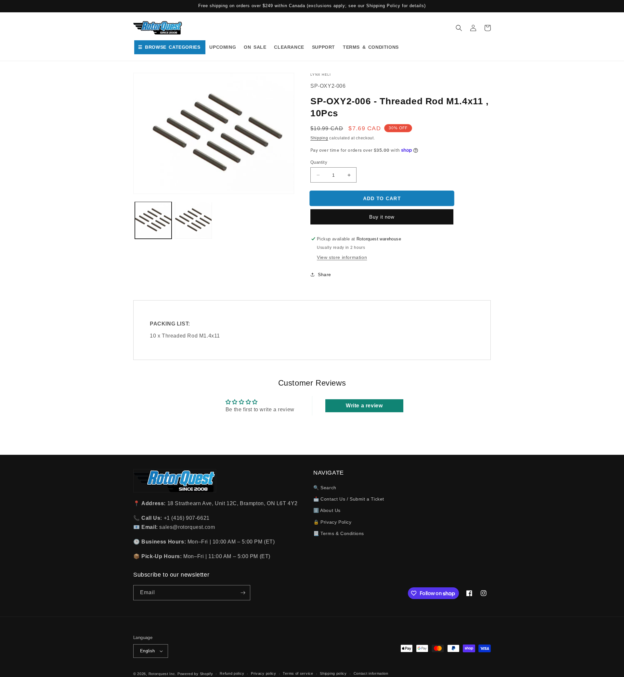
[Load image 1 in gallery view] (153, 220)
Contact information (371, 673)
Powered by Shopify (195, 674)
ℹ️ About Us (327, 510)
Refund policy (232, 673)
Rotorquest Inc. (162, 674)
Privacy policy (263, 673)
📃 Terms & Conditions (338, 533)
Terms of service (298, 673)
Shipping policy (333, 673)
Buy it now (382, 217)
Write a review (364, 405)
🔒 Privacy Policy (332, 522)
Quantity (318, 162)
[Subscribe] (243, 592)
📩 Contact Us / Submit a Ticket (348, 499)
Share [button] (324, 274)
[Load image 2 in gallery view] (193, 220)
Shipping (319, 138)
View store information (342, 257)
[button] (459, 28)
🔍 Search (324, 487)
